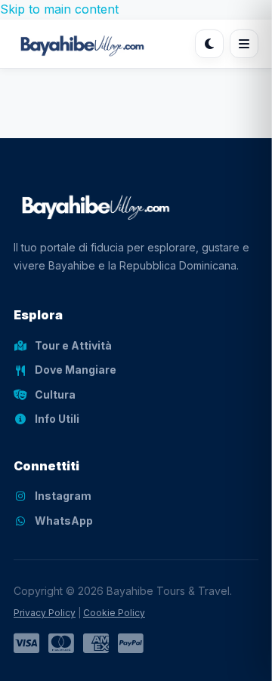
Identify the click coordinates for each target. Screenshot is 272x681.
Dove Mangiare (75, 369)
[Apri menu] (244, 43)
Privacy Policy (45, 612)
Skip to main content (59, 9)
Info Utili (57, 418)
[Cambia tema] (209, 43)
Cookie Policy (114, 612)
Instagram (63, 495)
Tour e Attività (73, 345)
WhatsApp (64, 520)
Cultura (55, 394)
